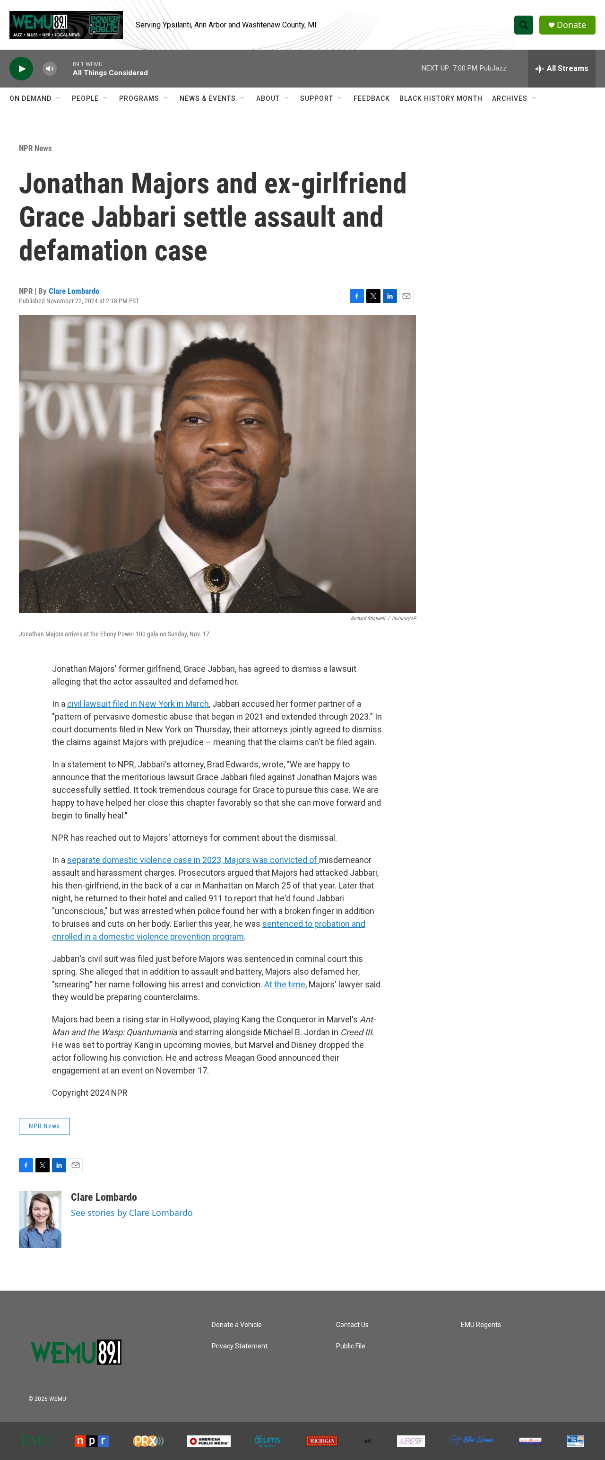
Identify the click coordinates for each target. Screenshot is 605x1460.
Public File (350, 1346)
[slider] (64, 68)
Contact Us (352, 1324)
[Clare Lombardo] (40, 1219)
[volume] (50, 68)
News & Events (208, 98)
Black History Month (441, 98)
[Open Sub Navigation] (58, 98)
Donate (571, 25)
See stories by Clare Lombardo (132, 1212)
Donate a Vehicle (237, 1324)
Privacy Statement (240, 1346)
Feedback (372, 98)
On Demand (30, 98)
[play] (21, 68)
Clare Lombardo (74, 291)
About (268, 98)
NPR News (35, 148)
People (85, 98)
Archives (509, 98)
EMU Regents (481, 1324)
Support (316, 98)
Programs (139, 98)
